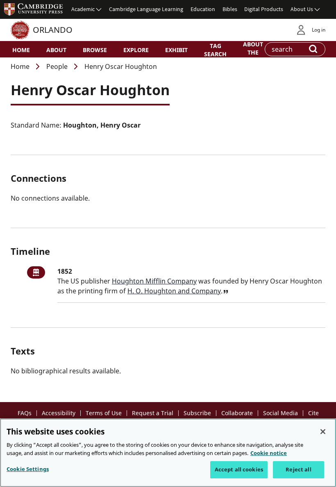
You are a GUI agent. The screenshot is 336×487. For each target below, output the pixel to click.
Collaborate (237, 413)
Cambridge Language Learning (146, 9)
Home (21, 50)
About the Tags (253, 51)
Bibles (229, 9)
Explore (136, 50)
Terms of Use (104, 413)
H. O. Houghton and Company (174, 290)
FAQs (25, 413)
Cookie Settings (28, 469)
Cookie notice (268, 453)
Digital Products (263, 9)
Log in (318, 29)
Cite (313, 413)
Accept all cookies (239, 469)
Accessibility (58, 413)
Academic (83, 9)
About (56, 50)
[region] (168, 452)
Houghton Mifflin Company (154, 281)
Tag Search (215, 49)
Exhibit (176, 50)
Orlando (53, 29)
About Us (302, 9)
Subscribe (197, 413)
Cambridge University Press (33, 9)
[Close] (323, 432)
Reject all (298, 469)
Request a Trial (152, 413)
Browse (95, 50)
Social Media (280, 413)
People (57, 66)
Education (203, 9)
